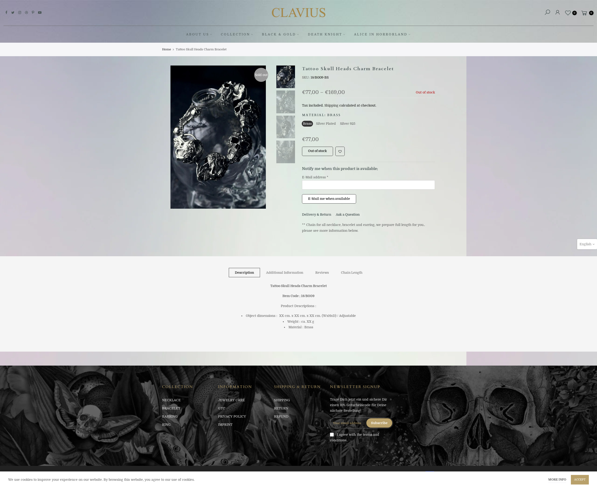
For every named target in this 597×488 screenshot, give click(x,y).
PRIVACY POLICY (232, 416)
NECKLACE (171, 400)
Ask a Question (348, 214)
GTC (221, 408)
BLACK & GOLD (279, 34)
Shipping (331, 105)
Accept (580, 479)
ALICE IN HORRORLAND (380, 34)
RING (166, 424)
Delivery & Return (316, 214)
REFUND (281, 416)
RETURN (281, 408)
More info (557, 479)
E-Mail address (315, 177)
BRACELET (171, 408)
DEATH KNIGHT (325, 34)
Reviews (322, 272)
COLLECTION (235, 34)
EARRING (170, 416)
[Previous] (170, 137)
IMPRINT (225, 424)
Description (244, 272)
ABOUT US (197, 34)
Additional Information (284, 272)
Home (166, 49)
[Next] (266, 137)
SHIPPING (282, 400)
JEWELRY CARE (231, 400)
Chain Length (351, 272)
